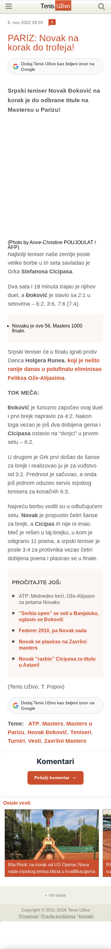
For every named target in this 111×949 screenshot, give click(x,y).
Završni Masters (65, 741)
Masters (52, 724)
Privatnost (28, 916)
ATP (33, 724)
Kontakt (86, 916)
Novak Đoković (47, 732)
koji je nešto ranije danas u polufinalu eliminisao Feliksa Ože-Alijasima (55, 369)
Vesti (34, 741)
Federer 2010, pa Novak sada (53, 630)
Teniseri (80, 732)
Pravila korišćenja (58, 916)
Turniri (16, 741)
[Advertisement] (55, 177)
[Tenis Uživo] (62, 7)
